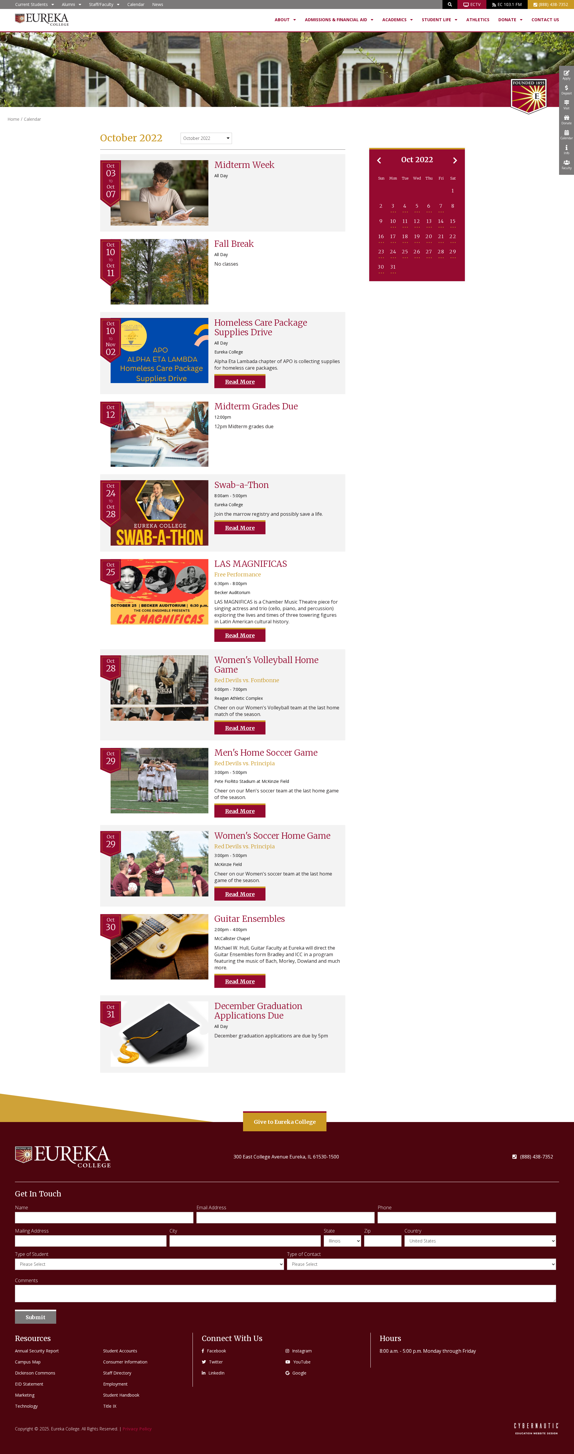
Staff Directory (117, 1373)
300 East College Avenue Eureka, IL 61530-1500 (286, 1156)
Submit (35, 1317)
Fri (441, 178)
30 (381, 267)
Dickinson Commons (35, 1373)
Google (299, 1373)
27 (429, 252)
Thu (429, 178)
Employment (115, 1384)
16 (381, 236)
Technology (26, 1406)
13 (429, 221)
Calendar (135, 4)
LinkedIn (216, 1373)
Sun (381, 178)
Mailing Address (32, 1231)
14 (441, 221)
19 (417, 236)
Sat (453, 178)
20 (429, 236)
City (173, 1231)
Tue (405, 178)
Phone (385, 1207)
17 (393, 236)
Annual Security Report (37, 1351)
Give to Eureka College (285, 1121)
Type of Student (31, 1254)
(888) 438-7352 (553, 4)
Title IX (109, 1406)
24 (393, 252)
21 (441, 236)
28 (441, 252)
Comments (26, 1280)
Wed (417, 178)
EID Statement (29, 1384)
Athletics (477, 19)
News (157, 4)
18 (405, 236)
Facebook (216, 1351)
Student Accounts (120, 1351)
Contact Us (545, 19)
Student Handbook (121, 1395)
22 (453, 236)
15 (453, 221)
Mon (393, 178)
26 (417, 252)
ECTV (475, 4)
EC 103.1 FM (509, 4)
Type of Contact (304, 1254)
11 (405, 221)
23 (381, 252)
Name (21, 1207)
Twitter (216, 1362)
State (329, 1231)
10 (393, 221)
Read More (240, 381)
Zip (367, 1231)
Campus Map (28, 1362)
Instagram (302, 1351)
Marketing (24, 1395)
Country (412, 1231)
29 (453, 252)
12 (417, 221)
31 (393, 267)
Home (13, 119)
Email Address (211, 1207)
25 (405, 252)
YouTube (302, 1362)
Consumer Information (125, 1362)
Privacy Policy (137, 1429)
